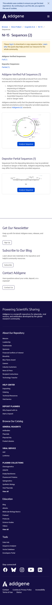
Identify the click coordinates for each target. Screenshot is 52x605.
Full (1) (4, 60)
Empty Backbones (9, 474)
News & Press (8, 370)
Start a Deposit (8, 414)
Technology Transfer (10, 378)
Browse (5, 27)
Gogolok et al (30, 27)
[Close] (47, 3)
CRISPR (5, 470)
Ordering (6, 392)
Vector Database (9, 549)
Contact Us (8, 287)
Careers (5, 363)
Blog (4, 505)
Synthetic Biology (9, 484)
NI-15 (40, 27)
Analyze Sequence (26, 144)
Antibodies (6, 430)
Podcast (5, 515)
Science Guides (8, 522)
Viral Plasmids (8, 488)
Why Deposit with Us (10, 410)
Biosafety (6, 356)
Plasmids (6, 434)
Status (19, 592)
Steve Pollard (16, 27)
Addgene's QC (17, 107)
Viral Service (7, 399)
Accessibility (40, 590)
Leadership (6, 342)
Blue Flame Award (9, 360)
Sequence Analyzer (9, 546)
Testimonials (7, 346)
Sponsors (6, 349)
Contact (6, 590)
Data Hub (6, 542)
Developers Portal (9, 553)
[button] (48, 16)
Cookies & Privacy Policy (22, 590)
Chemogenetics (8, 467)
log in (11, 44)
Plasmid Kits (7, 438)
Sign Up (7, 243)
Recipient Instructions (10, 374)
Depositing (6, 389)
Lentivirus (6, 456)
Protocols (6, 519)
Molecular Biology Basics (11, 512)
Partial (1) (6, 67)
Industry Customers (10, 367)
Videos (5, 526)
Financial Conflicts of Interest (13, 353)
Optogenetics (7, 481)
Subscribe (8, 265)
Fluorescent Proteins (10, 477)
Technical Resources (10, 396)
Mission (5, 338)
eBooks (5, 508)
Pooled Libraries (8, 441)
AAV (4, 452)
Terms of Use (8, 592)
